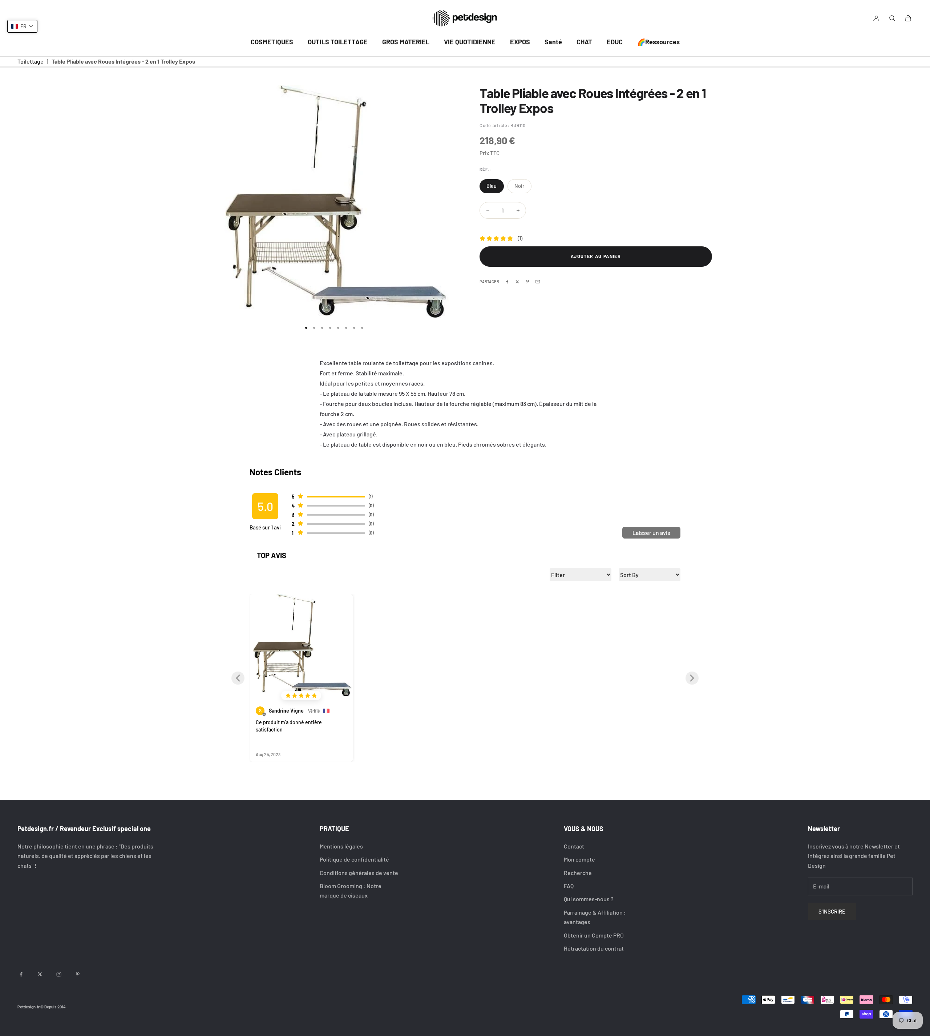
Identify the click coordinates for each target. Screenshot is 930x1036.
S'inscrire (831, 911)
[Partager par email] (538, 282)
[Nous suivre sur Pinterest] (77, 974)
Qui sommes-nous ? (589, 898)
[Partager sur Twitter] (517, 282)
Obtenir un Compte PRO (594, 935)
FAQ (569, 885)
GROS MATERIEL (405, 42)
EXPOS (520, 42)
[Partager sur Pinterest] (527, 282)
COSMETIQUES (272, 42)
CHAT (584, 42)
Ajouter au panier (596, 256)
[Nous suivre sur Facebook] (21, 974)
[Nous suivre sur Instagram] (58, 974)
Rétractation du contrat (594, 948)
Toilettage (30, 61)
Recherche (578, 872)
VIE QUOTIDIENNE (470, 42)
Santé (553, 42)
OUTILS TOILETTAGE (338, 42)
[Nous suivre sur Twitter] (40, 974)
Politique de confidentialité (354, 859)
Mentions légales (341, 846)
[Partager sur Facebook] (507, 282)
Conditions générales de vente (359, 872)
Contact (574, 846)
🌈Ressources (658, 42)
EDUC (615, 42)
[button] (237, 678)
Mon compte (579, 859)
